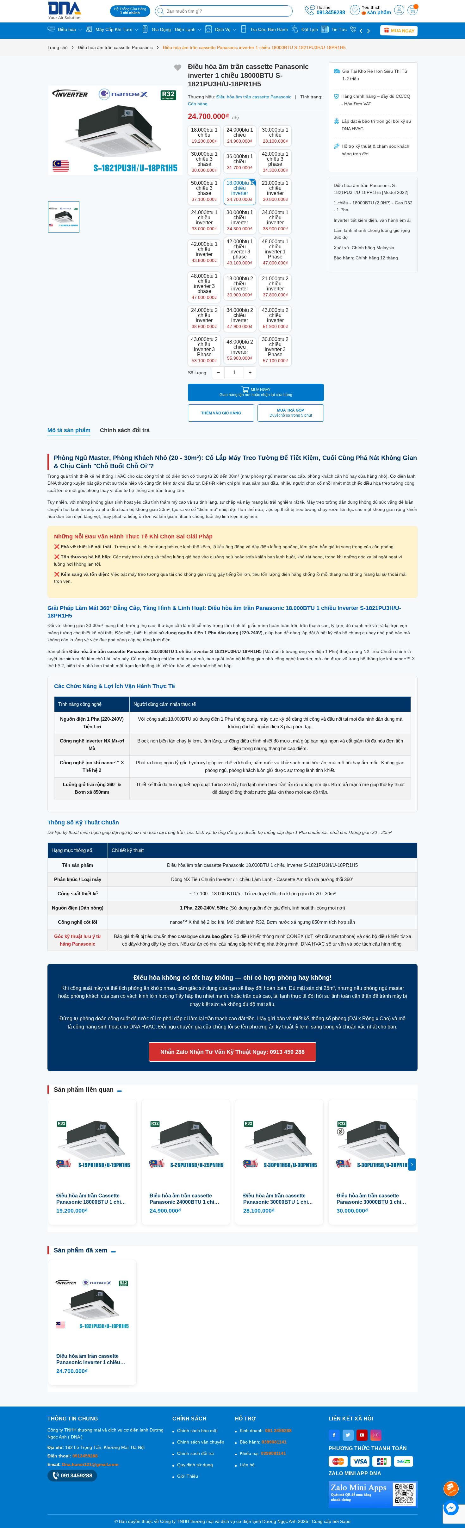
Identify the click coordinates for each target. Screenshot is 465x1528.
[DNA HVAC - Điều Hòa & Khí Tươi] (76, 10)
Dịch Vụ (223, 29)
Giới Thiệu (187, 1476)
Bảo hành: (263, 1441)
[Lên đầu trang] (452, 1471)
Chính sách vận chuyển (200, 1441)
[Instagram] (375, 1435)
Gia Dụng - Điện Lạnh (174, 29)
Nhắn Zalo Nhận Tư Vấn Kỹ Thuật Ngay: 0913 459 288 (232, 1052)
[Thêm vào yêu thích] (178, 67)
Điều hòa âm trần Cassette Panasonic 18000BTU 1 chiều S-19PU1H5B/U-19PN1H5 (91, 1199)
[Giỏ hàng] (412, 10)
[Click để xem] (115, 130)
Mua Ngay (402, 31)
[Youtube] (362, 1435)
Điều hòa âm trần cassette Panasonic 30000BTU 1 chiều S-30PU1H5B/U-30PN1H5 (278, 1199)
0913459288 (331, 12)
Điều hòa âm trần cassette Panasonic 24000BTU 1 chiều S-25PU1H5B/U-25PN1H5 (185, 1199)
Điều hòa (67, 29)
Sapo (345, 1521)
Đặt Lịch (309, 29)
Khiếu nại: (263, 1453)
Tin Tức (338, 29)
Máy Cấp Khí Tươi (113, 29)
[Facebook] (334, 1435)
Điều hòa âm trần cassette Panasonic (109, 651)
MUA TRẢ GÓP (291, 413)
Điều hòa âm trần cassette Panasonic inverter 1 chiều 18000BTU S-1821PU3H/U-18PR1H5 (88, 1359)
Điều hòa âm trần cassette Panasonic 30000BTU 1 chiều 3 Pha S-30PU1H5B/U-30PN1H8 (372, 1199)
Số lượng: (198, 372)
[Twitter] (348, 1435)
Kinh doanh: (266, 1430)
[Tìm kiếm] (161, 11)
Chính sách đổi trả (195, 1453)
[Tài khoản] (399, 10)
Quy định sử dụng (195, 1464)
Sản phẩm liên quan (84, 1089)
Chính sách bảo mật (197, 1430)
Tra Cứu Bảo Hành (268, 29)
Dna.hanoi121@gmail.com (90, 1464)
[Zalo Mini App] (373, 1494)
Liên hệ (247, 1464)
